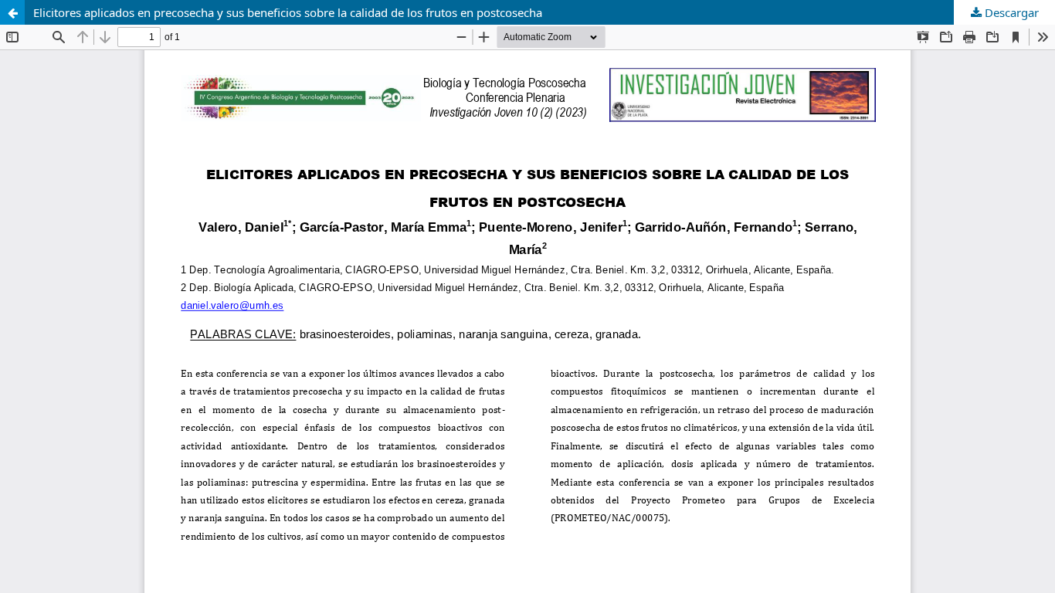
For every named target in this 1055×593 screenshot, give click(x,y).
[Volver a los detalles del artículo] (12, 12)
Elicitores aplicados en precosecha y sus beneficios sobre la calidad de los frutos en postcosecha (287, 12)
